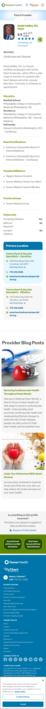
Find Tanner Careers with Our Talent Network (33, 544)
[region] (23, 693)
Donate (6, 636)
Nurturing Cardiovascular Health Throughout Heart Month (21, 392)
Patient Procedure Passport (14, 597)
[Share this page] (40, 39)
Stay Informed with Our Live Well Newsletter (12, 544)
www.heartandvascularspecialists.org (24, 278)
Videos (6, 648)
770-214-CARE (21, 579)
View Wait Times (9, 606)
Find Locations (9, 588)
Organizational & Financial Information (18, 642)
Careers (6, 627)
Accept (23, 704)
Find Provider (8, 594)
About (5, 624)
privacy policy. (20, 692)
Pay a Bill (6, 600)
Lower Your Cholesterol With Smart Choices (23, 475)
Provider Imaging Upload (13, 616)
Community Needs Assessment (15, 633)
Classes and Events (10, 630)
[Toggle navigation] (42, 5)
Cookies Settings (23, 697)
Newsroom (7, 639)
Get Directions (16, 267)
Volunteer (7, 651)
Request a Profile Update (24, 530)
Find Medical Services (11, 591)
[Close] (43, 680)
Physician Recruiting (11, 645)
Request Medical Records (13, 603)
